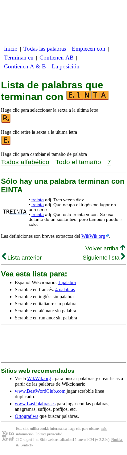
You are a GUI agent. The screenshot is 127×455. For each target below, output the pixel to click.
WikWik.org (93, 236)
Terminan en (19, 57)
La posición (66, 66)
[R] (6, 121)
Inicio (11, 48)
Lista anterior (24, 257)
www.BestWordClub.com (40, 391)
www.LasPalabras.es (35, 403)
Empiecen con (88, 48)
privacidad (54, 434)
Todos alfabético (25, 161)
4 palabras (65, 289)
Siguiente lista (102, 257)
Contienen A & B (25, 66)
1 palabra (67, 282)
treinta (37, 199)
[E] (6, 143)
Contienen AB (56, 57)
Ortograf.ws (26, 416)
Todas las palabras (44, 48)
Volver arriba (102, 248)
